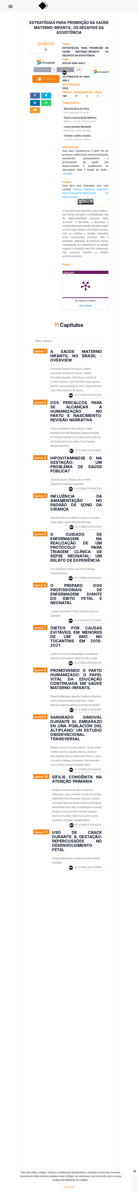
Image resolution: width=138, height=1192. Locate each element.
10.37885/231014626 (88, 825)
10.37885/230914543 (87, 578)
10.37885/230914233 (87, 488)
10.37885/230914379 (87, 395)
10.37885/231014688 (88, 709)
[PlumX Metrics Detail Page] (85, 285)
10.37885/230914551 (88, 450)
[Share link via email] (35, 110)
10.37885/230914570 (87, 663)
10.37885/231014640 (88, 769)
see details (85, 305)
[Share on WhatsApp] (46, 103)
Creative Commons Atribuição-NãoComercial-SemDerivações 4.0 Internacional (85, 193)
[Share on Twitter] (46, 96)
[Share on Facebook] (35, 96)
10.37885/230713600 (87, 620)
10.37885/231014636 (88, 527)
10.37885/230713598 (88, 867)
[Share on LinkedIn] (35, 103)
